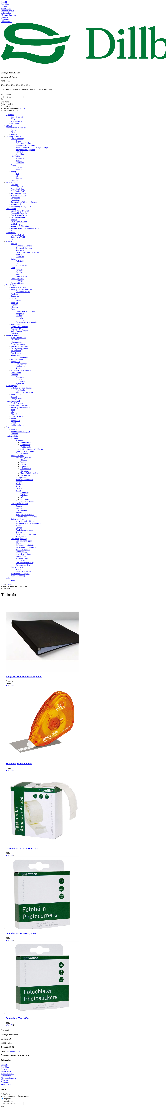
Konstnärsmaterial (13, 401)
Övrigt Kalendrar (22, 453)
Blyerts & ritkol (17, 416)
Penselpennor (16, 353)
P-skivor (19, 167)
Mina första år (16, 204)
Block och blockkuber (24, 480)
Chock (18, 263)
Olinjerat (23, 460)
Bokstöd (19, 161)
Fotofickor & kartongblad (20, 432)
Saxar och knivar (22, 558)
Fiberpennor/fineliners (19, 346)
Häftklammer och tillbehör (26, 547)
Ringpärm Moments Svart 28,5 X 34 (24, 676)
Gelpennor (15, 340)
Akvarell (14, 414)
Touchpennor (16, 373)
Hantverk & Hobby (18, 217)
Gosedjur (19, 187)
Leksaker (14, 185)
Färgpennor (15, 362)
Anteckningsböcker (23, 458)
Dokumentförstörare (23, 510)
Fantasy (14, 244)
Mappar (19, 528)
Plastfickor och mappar (24, 530)
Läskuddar (20, 163)
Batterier (19, 512)
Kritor (18, 368)
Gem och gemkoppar (24, 541)
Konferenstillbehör (23, 565)
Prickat (23, 464)
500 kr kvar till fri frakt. (10, 111)
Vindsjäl (19, 255)
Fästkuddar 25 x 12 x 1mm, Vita (22, 848)
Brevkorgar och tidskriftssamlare (28, 523)
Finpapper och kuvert (24, 571)
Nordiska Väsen (22, 265)
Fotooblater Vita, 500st (17, 1018)
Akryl (13, 410)
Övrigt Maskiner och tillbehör (27, 517)
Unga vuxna (15, 198)
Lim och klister (21, 556)
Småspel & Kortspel (18, 287)
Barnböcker (15, 123)
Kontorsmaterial (17, 121)
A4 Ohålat (24, 493)
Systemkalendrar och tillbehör (31, 449)
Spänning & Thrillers (19, 237)
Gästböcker (24, 471)
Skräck (13, 259)
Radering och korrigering (20, 574)
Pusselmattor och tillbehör (25, 311)
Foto (7, 427)
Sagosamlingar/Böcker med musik (24, 202)
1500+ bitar (20, 320)
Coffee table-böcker (23, 143)
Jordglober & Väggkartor (25, 150)
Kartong (19, 482)
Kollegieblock (21, 477)
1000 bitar (19, 318)
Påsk (17, 174)
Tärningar (19, 281)
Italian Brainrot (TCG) (19, 331)
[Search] (2, 100)
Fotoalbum (15, 429)
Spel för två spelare (23, 292)
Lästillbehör (15, 156)
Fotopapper (24, 499)
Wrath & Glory (21, 276)
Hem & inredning (17, 139)
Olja (12, 412)
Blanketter (19, 484)
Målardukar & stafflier (19, 405)
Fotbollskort (15, 333)
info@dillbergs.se (13, 1051)
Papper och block (17, 456)
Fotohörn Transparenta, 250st (21, 933)
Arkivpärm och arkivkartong (26, 521)
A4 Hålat (23, 495)
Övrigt (13, 423)
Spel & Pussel (11, 285)
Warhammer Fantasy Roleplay (27, 252)
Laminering (20, 508)
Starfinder (19, 270)
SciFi (13, 268)
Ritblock (14, 397)
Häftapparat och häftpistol (25, 545)
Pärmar (18, 525)
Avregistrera (8, 1101)
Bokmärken (20, 158)
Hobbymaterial (16, 399)
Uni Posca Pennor (18, 425)
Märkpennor (15, 355)
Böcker (13, 119)
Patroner (19, 379)
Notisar (18, 486)
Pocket (13, 239)
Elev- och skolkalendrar (25, 451)
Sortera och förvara (18, 519)
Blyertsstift (20, 383)
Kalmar (13, 130)
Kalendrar (14, 438)
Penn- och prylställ (23, 550)
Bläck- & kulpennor (18, 338)
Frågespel (14, 305)
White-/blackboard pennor (21, 370)
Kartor (13, 230)
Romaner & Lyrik (17, 235)
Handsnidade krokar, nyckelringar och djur (32, 147)
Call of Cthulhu (21, 261)
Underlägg (20, 154)
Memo (18, 300)
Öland (13, 132)
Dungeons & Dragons (24, 246)
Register (19, 532)
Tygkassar (14, 180)
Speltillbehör (15, 324)
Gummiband (20, 560)
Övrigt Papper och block (25, 501)
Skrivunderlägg (21, 552)
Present (13, 165)
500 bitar (19, 316)
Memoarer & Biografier (20, 226)
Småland (14, 134)
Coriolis (19, 272)
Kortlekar (14, 294)
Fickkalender (25, 445)
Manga (13, 580)
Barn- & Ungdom (12, 182)
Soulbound (20, 257)
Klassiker (14, 307)
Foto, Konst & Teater (19, 215)
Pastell (13, 418)
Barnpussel (20, 314)
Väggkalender (25, 447)
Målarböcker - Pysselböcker (21, 388)
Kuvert (18, 569)
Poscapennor (16, 351)
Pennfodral (20, 377)
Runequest (20, 250)
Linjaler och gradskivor (24, 563)
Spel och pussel (17, 117)
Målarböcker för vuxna (24, 392)
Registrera (7, 1099)
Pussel (13, 309)
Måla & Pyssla (11, 386)
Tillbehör (14, 375)
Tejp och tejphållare (23, 554)
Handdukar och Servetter (25, 145)
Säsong (13, 171)
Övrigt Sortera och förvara (26, 534)
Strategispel (15, 296)
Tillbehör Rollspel (17, 279)
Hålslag (18, 543)
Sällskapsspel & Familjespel (21, 289)
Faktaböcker (15, 200)
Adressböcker (25, 469)
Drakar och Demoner (24, 248)
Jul (17, 176)
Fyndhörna (10, 115)
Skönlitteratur (11, 233)
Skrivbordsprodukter (18, 539)
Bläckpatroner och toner (25, 515)
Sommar (19, 178)
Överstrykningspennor (19, 348)
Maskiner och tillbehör (19, 504)
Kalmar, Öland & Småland (16, 128)
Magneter (19, 152)
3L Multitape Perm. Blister (19, 763)
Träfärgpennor (21, 364)
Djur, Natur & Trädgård (20, 211)
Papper (18, 491)
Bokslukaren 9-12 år (18, 196)
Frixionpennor (16, 342)
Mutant (18, 274)
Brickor (18, 141)
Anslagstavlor (21, 536)
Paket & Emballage (18, 576)
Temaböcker (25, 475)
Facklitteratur (11, 209)
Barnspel (14, 298)
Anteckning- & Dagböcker (21, 206)
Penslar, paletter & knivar (20, 407)
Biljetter (9, 126)
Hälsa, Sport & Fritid (19, 222)
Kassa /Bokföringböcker (29, 473)
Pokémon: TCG (17, 329)
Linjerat (23, 462)
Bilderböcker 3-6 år (18, 191)
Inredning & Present (13, 136)
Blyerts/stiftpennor (18, 344)
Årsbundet (20, 440)
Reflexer (19, 169)
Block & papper (17, 403)
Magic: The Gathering (19, 327)
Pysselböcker (21, 390)
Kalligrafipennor (17, 359)
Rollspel (9, 241)
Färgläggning (16, 394)
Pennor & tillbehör (13, 335)
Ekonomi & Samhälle (19, 213)
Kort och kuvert (17, 567)
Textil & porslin (22, 357)
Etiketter (19, 488)
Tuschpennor (21, 366)
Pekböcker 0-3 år (17, 189)
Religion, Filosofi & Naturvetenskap (25, 228)
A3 (21, 497)
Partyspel (14, 303)
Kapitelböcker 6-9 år (18, 193)
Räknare (19, 506)
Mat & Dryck (16, 224)
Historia (14, 220)
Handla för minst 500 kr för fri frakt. (15, 587)
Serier (8, 578)
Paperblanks (25, 466)
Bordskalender (26, 442)
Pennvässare (20, 381)
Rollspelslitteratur (17, 283)
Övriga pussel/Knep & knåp (26, 322)
